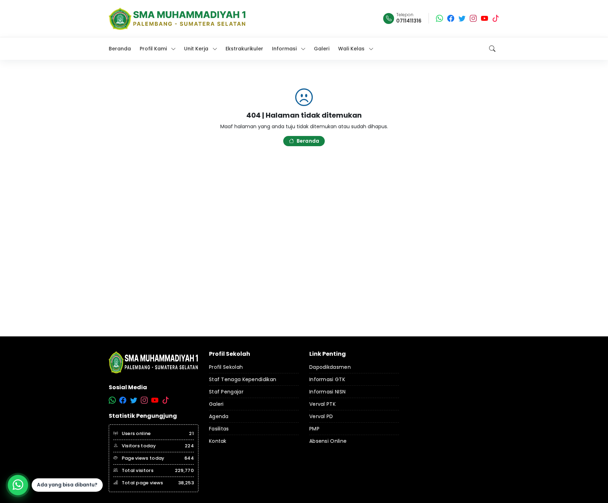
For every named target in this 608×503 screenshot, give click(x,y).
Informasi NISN (327, 391)
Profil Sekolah (226, 367)
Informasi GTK (327, 379)
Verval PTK (322, 404)
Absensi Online (328, 441)
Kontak (218, 441)
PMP (314, 428)
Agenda (219, 416)
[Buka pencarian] (492, 49)
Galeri (216, 404)
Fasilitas (219, 428)
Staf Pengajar (226, 391)
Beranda (308, 140)
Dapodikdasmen (330, 367)
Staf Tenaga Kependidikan (242, 379)
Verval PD (321, 416)
